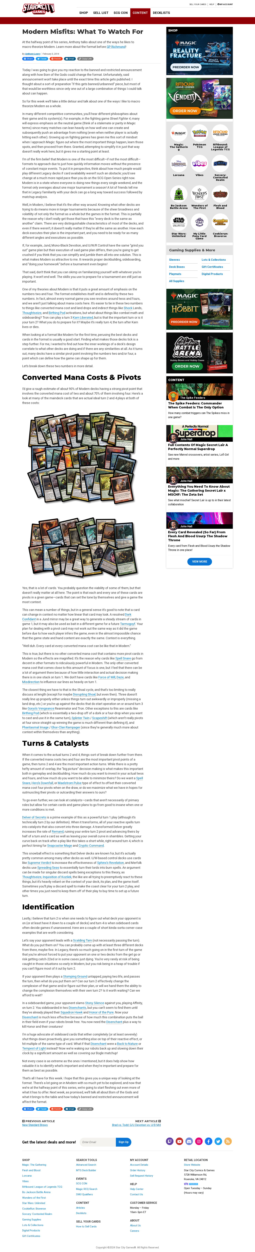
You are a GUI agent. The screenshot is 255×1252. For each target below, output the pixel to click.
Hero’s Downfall (42, 783)
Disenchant (30, 1017)
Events (81, 1178)
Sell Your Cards (197, 4)
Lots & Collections (214, 259)
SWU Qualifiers (84, 1194)
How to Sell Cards (86, 1226)
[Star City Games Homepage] (44, 8)
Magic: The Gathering (179, 147)
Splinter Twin (81, 718)
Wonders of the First (34, 1197)
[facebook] (208, 1141)
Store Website (192, 1164)
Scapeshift (99, 718)
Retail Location (196, 1160)
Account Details (139, 1164)
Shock (128, 308)
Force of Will (106, 677)
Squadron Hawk (72, 1012)
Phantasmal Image (35, 727)
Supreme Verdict (39, 863)
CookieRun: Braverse (34, 1208)
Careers (134, 1230)
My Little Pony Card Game (199, 236)
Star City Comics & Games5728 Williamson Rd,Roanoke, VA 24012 (199, 1175)
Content (140, 13)
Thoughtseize (31, 313)
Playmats (175, 274)
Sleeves (174, 259)
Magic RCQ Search (86, 1189)
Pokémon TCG (199, 146)
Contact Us (136, 1194)
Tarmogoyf (127, 624)
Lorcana (178, 175)
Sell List (100, 13)
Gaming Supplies (31, 1219)
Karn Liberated (83, 317)
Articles (80, 1207)
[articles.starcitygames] (228, 1141)
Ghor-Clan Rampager (65, 727)
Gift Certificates (212, 267)
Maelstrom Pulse (70, 783)
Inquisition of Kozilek (57, 877)
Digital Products (212, 274)
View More (199, 561)
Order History (137, 1170)
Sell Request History (141, 1175)
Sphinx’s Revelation (110, 863)
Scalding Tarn (82, 940)
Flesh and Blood (220, 207)
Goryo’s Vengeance (41, 708)
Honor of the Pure (101, 1012)
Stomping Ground (75, 976)
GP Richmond (116, 47)
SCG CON (121, 13)
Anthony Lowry (32, 54)
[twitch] (170, 1141)
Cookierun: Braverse (220, 235)
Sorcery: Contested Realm (220, 178)
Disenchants (77, 1007)
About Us (135, 1225)
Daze (120, 677)
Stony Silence (94, 1003)
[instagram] (199, 1141)
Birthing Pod (57, 313)
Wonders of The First (199, 207)
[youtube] (179, 1141)
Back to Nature (127, 1044)
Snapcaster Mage (59, 845)
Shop (83, 13)
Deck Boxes (177, 267)
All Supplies (176, 281)
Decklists (161, 13)
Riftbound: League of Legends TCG (220, 147)
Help (211, 4)
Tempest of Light (34, 1048)
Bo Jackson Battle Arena (179, 207)
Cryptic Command (91, 845)
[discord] (189, 1141)
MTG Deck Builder (86, 1170)
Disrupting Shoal (84, 694)
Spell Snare (123, 658)
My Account (139, 1160)
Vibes (199, 175)
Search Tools (86, 1160)
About (135, 1220)
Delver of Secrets (34, 817)
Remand (57, 831)
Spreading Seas (48, 867)
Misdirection (31, 682)
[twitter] (218, 1141)
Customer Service (143, 1202)
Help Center (136, 1189)
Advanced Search (86, 1164)
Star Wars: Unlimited (179, 235)
